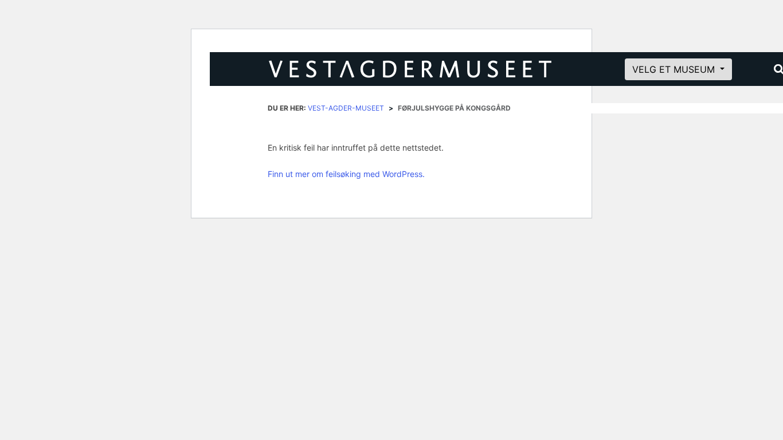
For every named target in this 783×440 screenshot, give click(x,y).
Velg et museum (675, 69)
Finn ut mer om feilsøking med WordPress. (346, 174)
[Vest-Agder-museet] (427, 69)
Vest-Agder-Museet (346, 108)
